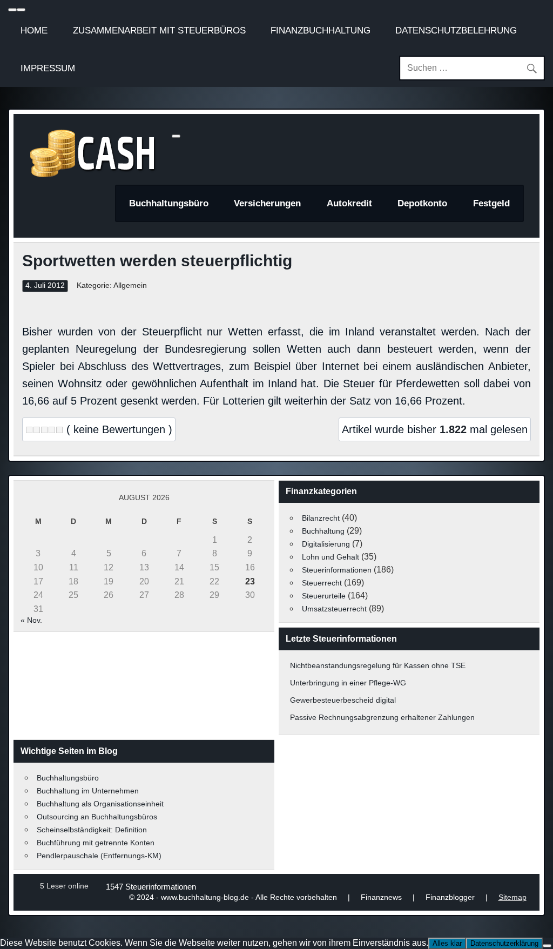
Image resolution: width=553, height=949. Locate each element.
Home (34, 30)
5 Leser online (64, 885)
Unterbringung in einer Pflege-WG (348, 682)
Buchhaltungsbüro (168, 203)
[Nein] (547, 945)
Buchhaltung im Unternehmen (88, 790)
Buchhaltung (323, 531)
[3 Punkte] (44, 430)
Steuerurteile (324, 595)
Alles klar (447, 943)
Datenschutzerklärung (504, 943)
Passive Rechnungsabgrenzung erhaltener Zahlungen (382, 717)
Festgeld (491, 203)
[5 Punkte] (59, 430)
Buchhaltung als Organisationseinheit (100, 803)
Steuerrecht (322, 582)
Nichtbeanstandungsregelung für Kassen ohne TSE (378, 665)
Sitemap (512, 897)
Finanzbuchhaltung (320, 30)
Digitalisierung (326, 544)
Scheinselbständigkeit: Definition (92, 829)
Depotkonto (422, 203)
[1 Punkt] (29, 430)
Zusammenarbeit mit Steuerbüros (159, 30)
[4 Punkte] (52, 430)
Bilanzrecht (321, 518)
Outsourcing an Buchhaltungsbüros (97, 816)
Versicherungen (267, 203)
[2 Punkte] (37, 430)
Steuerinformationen (337, 570)
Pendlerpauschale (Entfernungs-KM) (99, 855)
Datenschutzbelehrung (456, 30)
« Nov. (31, 620)
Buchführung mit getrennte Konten (95, 842)
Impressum (48, 68)
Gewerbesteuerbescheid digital (343, 700)
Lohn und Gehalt (330, 557)
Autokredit (349, 203)
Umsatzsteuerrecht (334, 608)
